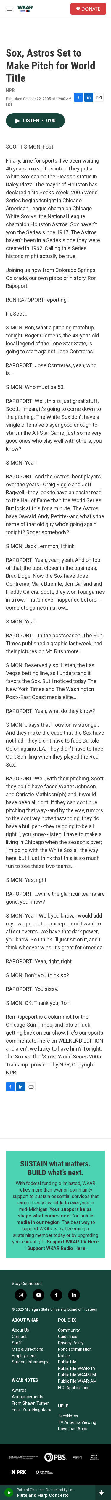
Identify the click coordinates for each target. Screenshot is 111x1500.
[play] (9, 1493)
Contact (19, 1336)
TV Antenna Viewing (77, 1422)
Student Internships (30, 1362)
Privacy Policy (70, 1342)
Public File (67, 1362)
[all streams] (103, 1492)
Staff (17, 1342)
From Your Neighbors (31, 1409)
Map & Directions (27, 1349)
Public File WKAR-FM (77, 1375)
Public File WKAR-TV (77, 1368)
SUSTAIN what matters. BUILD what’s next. (55, 1168)
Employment (24, 1355)
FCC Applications (73, 1387)
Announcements (27, 1396)
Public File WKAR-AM (77, 1381)
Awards (19, 1390)
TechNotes (68, 1416)
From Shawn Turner (30, 1403)
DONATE (90, 9)
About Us (20, 1330)
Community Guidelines (69, 1333)
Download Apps (72, 1428)
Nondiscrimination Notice (75, 1352)
